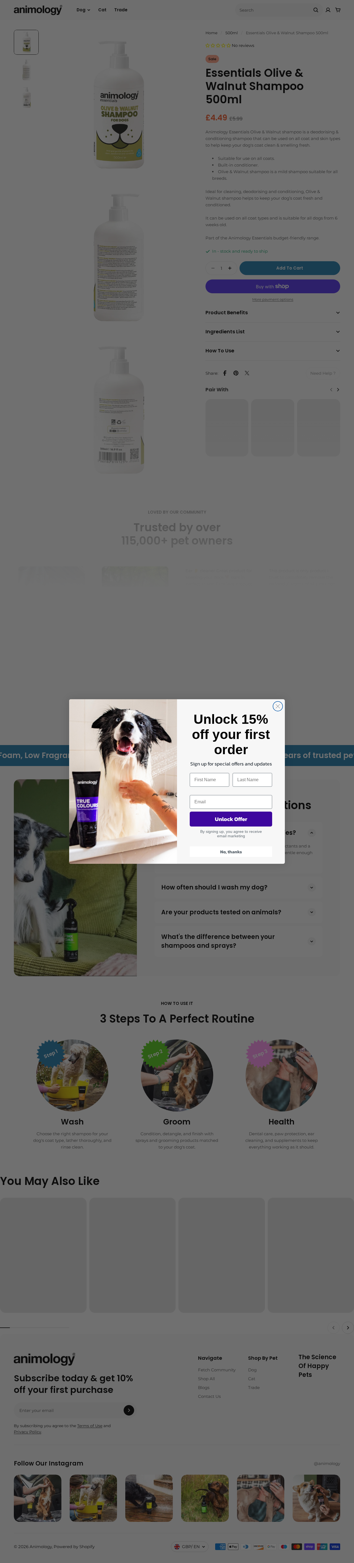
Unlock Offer (231, 819)
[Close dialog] (278, 706)
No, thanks (231, 851)
